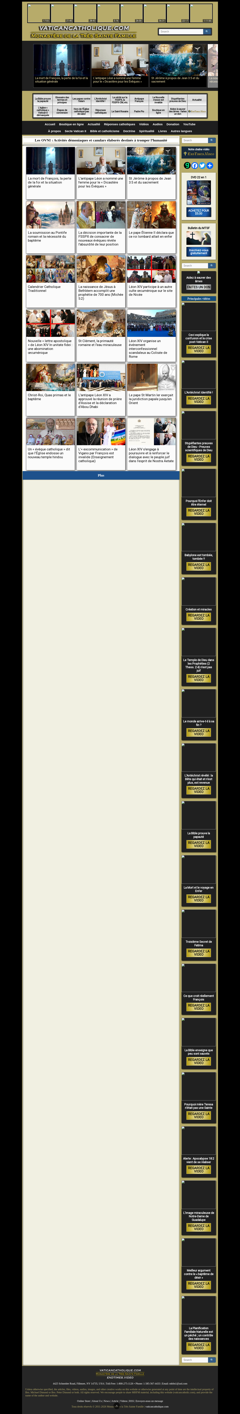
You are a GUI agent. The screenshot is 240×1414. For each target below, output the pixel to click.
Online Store (83, 1401)
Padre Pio (139, 111)
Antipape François (139, 99)
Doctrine (129, 131)
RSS (131, 1401)
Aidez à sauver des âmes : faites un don (178, 111)
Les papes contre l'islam (81, 99)
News (107, 1401)
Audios (158, 124)
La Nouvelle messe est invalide (158, 100)
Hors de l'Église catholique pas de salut (81, 111)
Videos (123, 1401)
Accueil (50, 124)
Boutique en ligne (158, 111)
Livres (162, 131)
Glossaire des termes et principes (62, 100)
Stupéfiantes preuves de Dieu (177, 99)
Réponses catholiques (101, 111)
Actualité (197, 100)
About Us (97, 1401)
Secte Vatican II (75, 131)
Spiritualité (146, 131)
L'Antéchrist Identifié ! (101, 99)
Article (114, 1401)
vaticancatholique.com (156, 1406)
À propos (54, 131)
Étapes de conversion (62, 111)
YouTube (189, 124)
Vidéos (144, 124)
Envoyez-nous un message (149, 1401)
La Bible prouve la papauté (43, 99)
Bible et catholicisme (104, 131)
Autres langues (181, 131)
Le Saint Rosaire (120, 111)
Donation (173, 124)
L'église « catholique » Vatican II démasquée (43, 111)
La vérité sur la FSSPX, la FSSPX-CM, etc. (120, 100)
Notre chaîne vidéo (198, 149)
